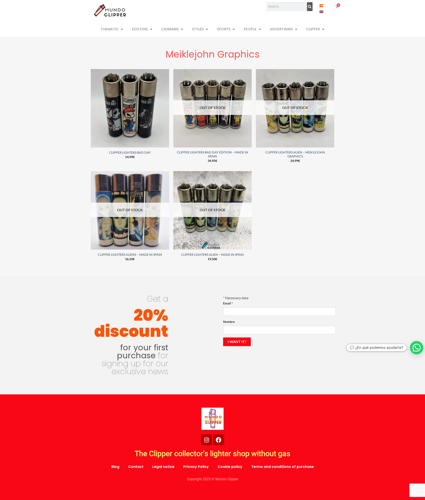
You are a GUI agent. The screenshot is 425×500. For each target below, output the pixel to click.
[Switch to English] (321, 11)
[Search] (310, 6)
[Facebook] (218, 439)
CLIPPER (313, 29)
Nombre (229, 322)
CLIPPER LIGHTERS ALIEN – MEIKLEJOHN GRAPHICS (295, 154)
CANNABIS (170, 29)
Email (228, 303)
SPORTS (223, 29)
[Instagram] (206, 439)
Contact (135, 466)
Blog (115, 466)
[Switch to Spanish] (321, 5)
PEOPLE (250, 29)
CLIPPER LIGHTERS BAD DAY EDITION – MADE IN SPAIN (212, 154)
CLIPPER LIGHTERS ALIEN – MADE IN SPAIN (212, 254)
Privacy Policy (196, 466)
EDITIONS (140, 29)
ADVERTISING (281, 29)
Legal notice (163, 466)
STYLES (198, 29)
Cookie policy (230, 466)
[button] (416, 347)
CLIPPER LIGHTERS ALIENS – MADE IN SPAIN (130, 254)
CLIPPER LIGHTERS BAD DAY (130, 152)
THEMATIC (110, 29)
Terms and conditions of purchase (282, 466)
